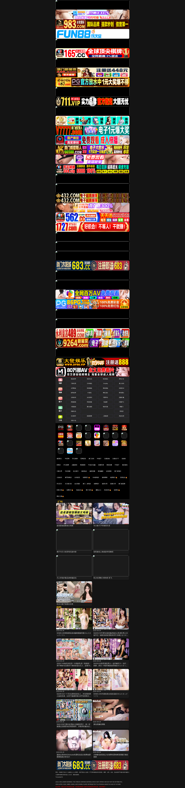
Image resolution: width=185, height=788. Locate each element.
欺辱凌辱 (73, 393)
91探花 (89, 393)
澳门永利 (91, 458)
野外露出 (121, 393)
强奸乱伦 (89, 379)
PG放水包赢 (91, 465)
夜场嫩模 (100, 471)
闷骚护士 (121, 402)
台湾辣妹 (73, 388)
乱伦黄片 (76, 471)
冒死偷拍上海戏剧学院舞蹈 (103, 552)
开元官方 (59, 484)
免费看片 (96, 484)
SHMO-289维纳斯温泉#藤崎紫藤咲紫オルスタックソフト (74, 634)
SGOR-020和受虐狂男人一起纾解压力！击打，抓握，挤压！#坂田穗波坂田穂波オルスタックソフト (110, 665)
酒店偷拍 (125, 465)
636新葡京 (96, 477)
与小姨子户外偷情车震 (101, 525)
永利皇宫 (77, 477)
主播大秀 (59, 471)
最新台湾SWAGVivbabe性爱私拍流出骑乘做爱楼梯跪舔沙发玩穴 (74, 756)
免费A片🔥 (70, 490)
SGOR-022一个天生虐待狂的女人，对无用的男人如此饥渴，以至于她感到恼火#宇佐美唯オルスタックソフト (74, 696)
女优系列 (89, 397)
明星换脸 (89, 402)
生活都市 (73, 416)
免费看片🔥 (86, 477)
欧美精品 (105, 379)
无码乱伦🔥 (123, 477)
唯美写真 (105, 407)
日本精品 (89, 383)
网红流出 (105, 393)
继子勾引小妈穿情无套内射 (67, 552)
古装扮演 (73, 397)
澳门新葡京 (117, 471)
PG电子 (99, 458)
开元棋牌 (75, 458)
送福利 (124, 458)
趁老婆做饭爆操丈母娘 (65, 525)
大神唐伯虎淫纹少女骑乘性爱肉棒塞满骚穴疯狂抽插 (110, 756)
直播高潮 (101, 465)
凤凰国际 (83, 465)
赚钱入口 (98, 490)
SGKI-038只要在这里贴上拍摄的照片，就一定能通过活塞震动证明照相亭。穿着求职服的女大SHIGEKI (74, 726)
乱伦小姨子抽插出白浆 (65, 604)
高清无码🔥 (107, 490)
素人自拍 (121, 383)
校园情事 (89, 416)
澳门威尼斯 (122, 484)
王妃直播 (67, 471)
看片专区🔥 (89, 490)
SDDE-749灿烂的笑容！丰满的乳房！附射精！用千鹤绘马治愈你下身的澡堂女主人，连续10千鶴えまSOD (74, 665)
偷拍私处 (84, 471)
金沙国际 (77, 484)
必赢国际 (74, 465)
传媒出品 (73, 411)
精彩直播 (109, 465)
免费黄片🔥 (113, 477)
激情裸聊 (104, 477)
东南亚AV (121, 388)
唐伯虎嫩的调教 (99, 724)
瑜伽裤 (105, 402)
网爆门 (121, 407)
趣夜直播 (92, 471)
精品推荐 (73, 379)
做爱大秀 (104, 484)
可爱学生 (105, 397)
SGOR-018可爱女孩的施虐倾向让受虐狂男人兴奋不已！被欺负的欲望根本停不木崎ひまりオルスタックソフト (110, 635)
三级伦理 (73, 383)
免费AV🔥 (117, 490)
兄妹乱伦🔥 (79, 490)
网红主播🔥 (60, 496)
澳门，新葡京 (87, 484)
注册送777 (115, 458)
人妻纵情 (105, 416)
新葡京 (59, 465)
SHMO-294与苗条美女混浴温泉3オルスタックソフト (110, 695)
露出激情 (89, 407)
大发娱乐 (59, 477)
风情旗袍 (73, 402)
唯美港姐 (105, 388)
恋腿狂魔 (121, 397)
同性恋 (121, 411)
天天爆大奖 (68, 484)
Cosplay (105, 383)
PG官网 (67, 458)
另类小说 (73, 420)
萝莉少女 (121, 379)
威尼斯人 (59, 458)
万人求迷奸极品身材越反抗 (67, 578)
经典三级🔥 (60, 490)
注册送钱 (107, 458)
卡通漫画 (73, 407)
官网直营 (83, 458)
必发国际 (109, 471)
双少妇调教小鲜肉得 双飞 (102, 578)
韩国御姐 (89, 388)
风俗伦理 (121, 416)
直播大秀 (113, 484)
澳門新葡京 (68, 477)
